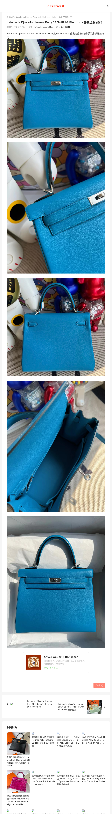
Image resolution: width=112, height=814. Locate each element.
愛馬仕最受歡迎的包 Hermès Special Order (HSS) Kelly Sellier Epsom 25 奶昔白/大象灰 (68, 741)
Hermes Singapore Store (43, 27)
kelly (54, 17)
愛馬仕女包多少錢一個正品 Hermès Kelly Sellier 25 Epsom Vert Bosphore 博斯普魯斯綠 (68, 780)
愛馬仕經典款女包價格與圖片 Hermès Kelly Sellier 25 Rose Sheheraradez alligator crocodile (18, 800)
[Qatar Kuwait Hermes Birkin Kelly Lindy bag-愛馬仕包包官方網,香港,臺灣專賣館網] (56, 6)
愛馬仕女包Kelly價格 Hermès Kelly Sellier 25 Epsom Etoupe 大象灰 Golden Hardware (43, 780)
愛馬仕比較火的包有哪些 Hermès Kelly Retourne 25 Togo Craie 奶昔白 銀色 (43, 741)
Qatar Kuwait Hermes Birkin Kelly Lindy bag (32, 17)
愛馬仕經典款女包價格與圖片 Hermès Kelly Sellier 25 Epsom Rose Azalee (93, 778)
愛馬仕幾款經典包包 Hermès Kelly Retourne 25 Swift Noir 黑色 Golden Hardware (18, 761)
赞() (99, 685)
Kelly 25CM (63, 17)
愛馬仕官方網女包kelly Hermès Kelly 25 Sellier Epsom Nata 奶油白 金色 (93, 740)
